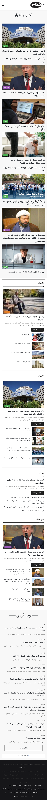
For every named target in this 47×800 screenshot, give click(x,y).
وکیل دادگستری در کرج (11, 792)
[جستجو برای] (44, 5)
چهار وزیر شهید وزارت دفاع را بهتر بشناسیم (28, 667)
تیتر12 (30, 764)
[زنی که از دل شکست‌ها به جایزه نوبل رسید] (38, 461)
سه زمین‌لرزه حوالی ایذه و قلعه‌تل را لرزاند (29, 656)
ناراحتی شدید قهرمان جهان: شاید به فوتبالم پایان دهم (24, 169)
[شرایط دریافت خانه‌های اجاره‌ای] (38, 355)
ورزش (41, 472)
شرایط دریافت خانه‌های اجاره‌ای (20, 352)
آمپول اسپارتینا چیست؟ (35, 738)
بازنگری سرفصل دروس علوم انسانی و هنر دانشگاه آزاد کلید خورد (23, 52)
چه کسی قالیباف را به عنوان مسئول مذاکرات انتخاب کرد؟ (19, 600)
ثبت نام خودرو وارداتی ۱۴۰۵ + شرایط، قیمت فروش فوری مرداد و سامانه (24, 709)
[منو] (3, 5)
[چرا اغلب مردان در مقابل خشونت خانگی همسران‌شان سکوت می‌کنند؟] (38, 441)
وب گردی (23, 615)
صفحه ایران (23, 792)
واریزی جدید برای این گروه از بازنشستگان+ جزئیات (25, 318)
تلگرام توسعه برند (20, 789)
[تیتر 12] (36, 5)
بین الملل (40, 519)
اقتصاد (41, 283)
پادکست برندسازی (39, 789)
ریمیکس (16, 796)
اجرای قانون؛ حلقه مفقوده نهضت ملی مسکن (18, 590)
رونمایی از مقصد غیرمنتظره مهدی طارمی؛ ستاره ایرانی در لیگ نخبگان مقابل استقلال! (25, 502)
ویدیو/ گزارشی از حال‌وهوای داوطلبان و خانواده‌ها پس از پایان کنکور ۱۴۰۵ (24, 203)
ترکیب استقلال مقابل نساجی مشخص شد (31, 510)
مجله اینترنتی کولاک (8, 789)
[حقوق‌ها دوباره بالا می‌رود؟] (38, 346)
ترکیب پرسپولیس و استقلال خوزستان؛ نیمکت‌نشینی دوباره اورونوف (23, 507)
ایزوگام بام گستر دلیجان (27, 796)
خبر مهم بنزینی (25, 334)
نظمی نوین (31, 792)
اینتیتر (20, 785)
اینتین (15, 785)
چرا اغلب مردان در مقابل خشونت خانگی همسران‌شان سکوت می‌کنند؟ (27, 161)
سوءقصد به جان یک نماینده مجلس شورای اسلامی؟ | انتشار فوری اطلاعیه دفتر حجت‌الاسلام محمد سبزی (24, 238)
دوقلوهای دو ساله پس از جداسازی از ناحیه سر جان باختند (25, 629)
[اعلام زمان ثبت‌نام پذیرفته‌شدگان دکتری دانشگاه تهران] (38, 431)
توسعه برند (38, 785)
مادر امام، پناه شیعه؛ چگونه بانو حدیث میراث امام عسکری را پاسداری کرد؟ (25, 725)
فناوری (41, 375)
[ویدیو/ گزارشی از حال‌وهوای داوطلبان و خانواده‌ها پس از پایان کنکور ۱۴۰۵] (38, 451)
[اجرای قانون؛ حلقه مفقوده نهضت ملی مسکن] (38, 592)
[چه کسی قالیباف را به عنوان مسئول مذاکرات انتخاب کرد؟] (38, 602)
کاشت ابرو (39, 792)
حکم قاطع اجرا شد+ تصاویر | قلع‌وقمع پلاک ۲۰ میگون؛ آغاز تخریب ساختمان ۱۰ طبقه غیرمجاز (16, 581)
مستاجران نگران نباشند (23, 361)
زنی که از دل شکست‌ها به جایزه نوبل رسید (26, 272)
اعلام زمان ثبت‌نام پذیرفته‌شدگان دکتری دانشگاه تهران (24, 128)
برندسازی (30, 785)
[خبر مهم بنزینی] (38, 337)
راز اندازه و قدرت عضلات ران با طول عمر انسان (27, 679)
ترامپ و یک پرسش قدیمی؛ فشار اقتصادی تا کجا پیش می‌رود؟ (24, 94)
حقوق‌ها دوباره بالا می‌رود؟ (22, 343)
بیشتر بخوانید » (37, 329)
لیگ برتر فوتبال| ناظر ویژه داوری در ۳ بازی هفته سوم (24, 60)
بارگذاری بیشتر (23, 748)
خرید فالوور (30, 789)
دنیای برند (8, 785)
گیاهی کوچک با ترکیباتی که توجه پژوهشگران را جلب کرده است (24, 694)
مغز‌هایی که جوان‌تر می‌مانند (34, 642)
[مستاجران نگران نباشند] (38, 364)
